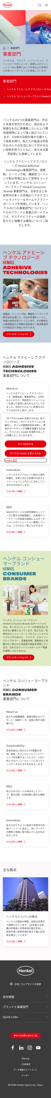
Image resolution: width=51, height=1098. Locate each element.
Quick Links (10, 1017)
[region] (25, 439)
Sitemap (25, 1058)
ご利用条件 (25, 1064)
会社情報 (8, 997)
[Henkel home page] (4, 48)
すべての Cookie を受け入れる (25, 453)
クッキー (25, 1075)
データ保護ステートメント (25, 1069)
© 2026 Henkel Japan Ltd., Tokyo (25, 1085)
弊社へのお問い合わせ (24, 1036)
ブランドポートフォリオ (17, 334)
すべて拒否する (25, 444)
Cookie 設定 (11, 460)
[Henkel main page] (7, 5)
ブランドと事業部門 (15, 1007)
